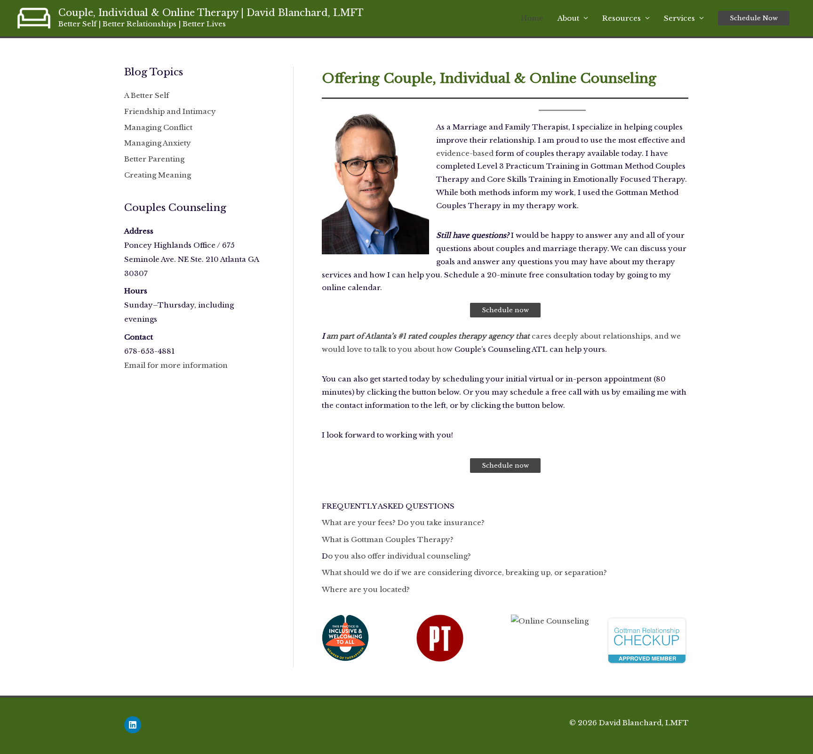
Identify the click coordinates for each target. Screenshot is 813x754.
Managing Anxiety (157, 142)
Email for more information (176, 365)
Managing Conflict (158, 127)
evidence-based (465, 153)
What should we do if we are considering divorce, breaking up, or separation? (464, 572)
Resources (621, 18)
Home (532, 18)
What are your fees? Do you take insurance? (403, 522)
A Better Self (146, 95)
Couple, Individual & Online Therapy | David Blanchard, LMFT (211, 12)
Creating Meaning (157, 174)
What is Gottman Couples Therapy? (388, 539)
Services (679, 18)
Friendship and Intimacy (170, 111)
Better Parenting (154, 158)
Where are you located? (366, 589)
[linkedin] (133, 724)
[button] (753, 18)
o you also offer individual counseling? (399, 555)
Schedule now (505, 310)
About (568, 18)
